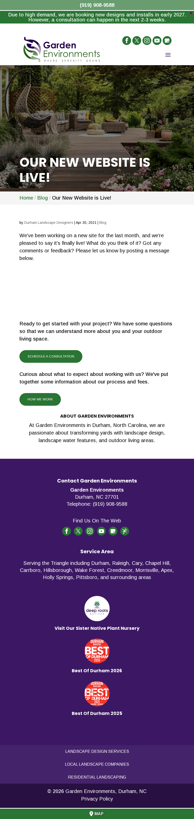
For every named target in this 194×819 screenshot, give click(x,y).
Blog (102, 223)
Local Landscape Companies (97, 764)
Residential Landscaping (97, 777)
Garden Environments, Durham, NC (106, 791)
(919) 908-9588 (97, 5)
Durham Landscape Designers (48, 223)
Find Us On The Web (97, 520)
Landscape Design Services (97, 751)
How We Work (40, 399)
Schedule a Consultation (51, 356)
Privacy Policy (97, 799)
